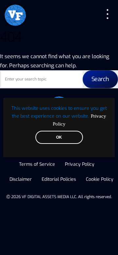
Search (100, 79)
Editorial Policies (59, 179)
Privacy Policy (79, 164)
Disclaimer (21, 179)
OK (59, 137)
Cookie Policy (99, 179)
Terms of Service (37, 164)
